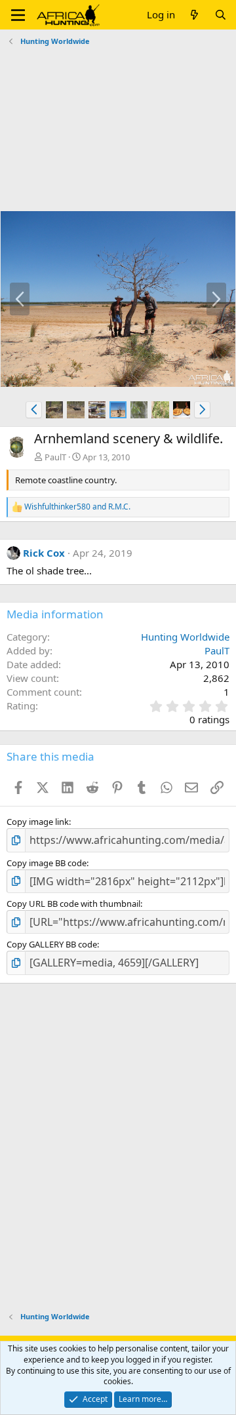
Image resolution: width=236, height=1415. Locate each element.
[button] (18, 15)
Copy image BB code (47, 863)
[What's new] (194, 15)
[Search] (220, 15)
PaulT (55, 457)
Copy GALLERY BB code (52, 944)
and (77, 507)
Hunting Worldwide (185, 636)
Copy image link (38, 821)
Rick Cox (44, 552)
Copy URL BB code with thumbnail (73, 903)
